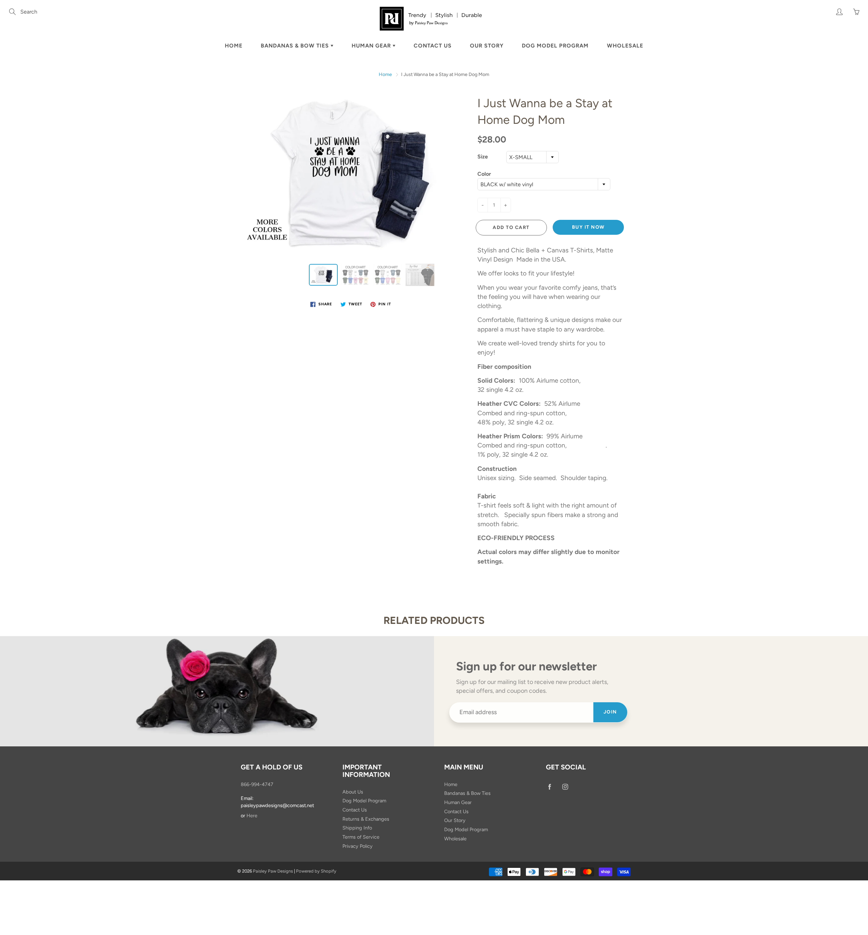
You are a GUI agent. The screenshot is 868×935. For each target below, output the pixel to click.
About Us (352, 792)
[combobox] (532, 157)
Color (484, 174)
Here (251, 816)
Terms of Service (360, 837)
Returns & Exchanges (365, 819)
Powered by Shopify (316, 871)
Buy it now (588, 227)
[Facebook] (549, 787)
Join (610, 712)
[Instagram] (565, 787)
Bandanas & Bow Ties (296, 45)
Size (482, 156)
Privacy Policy (357, 846)
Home (233, 45)
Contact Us (433, 45)
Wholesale (625, 45)
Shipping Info (357, 828)
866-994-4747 (257, 784)
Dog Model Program (555, 45)
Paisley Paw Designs (273, 871)
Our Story (487, 45)
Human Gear (372, 45)
